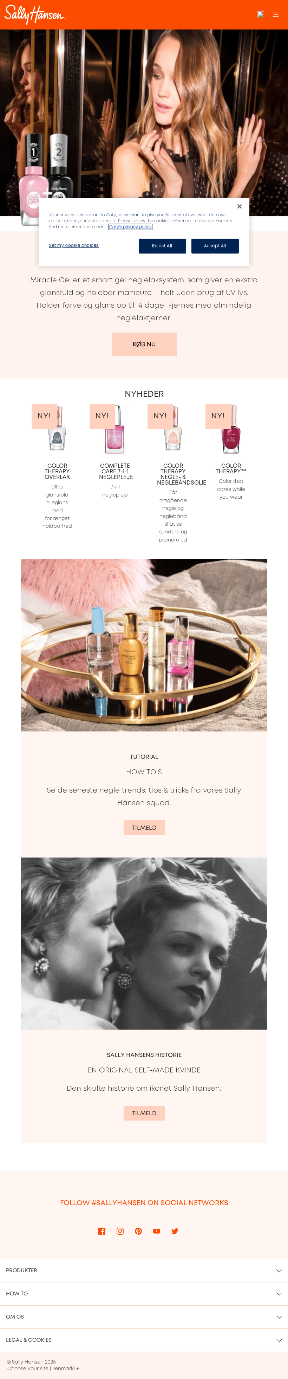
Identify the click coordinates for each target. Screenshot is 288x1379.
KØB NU (144, 344)
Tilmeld (144, 828)
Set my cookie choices (74, 245)
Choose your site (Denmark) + (43, 1368)
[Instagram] (120, 1231)
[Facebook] (101, 1231)
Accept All (215, 245)
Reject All (162, 245)
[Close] (239, 206)
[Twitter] (174, 1231)
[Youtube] (156, 1231)
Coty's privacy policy (130, 226)
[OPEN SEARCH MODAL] (260, 14)
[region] (144, 232)
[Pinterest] (138, 1231)
